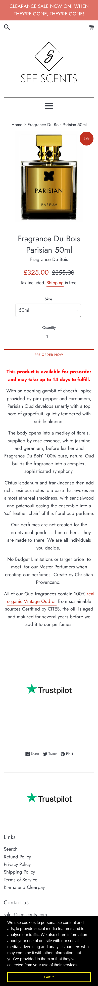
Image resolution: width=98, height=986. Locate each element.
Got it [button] (49, 977)
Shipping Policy (19, 871)
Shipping (55, 282)
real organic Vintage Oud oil (50, 597)
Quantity (49, 327)
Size (48, 299)
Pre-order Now (49, 354)
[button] (79, 965)
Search (11, 849)
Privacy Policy (17, 864)
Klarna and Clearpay (24, 887)
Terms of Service (20, 879)
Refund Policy (17, 856)
